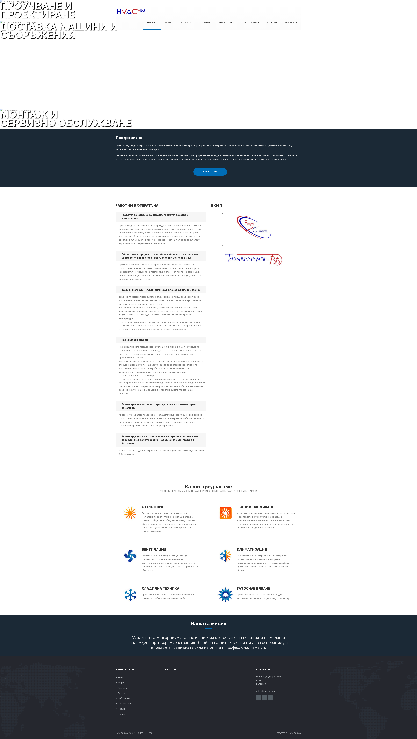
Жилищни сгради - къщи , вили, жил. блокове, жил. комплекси (160, 289)
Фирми (121, 682)
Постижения (250, 23)
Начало (152, 23)
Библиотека (226, 23)
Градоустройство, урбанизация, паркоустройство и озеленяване (154, 216)
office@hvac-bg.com (266, 690)
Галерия (206, 23)
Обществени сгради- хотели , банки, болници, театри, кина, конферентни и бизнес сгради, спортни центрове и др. (160, 256)
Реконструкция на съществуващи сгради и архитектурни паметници (158, 406)
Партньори (186, 23)
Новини (272, 23)
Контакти (291, 23)
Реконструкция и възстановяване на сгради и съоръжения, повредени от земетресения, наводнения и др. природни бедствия (159, 440)
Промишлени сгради (134, 339)
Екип (168, 23)
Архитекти (123, 687)
